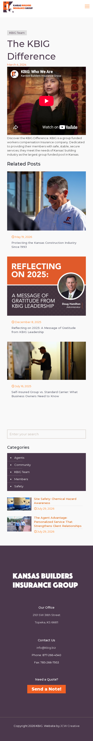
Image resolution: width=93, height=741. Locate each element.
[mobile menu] (87, 6)
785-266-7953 (49, 662)
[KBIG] (18, 6)
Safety (18, 486)
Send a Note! (46, 689)
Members (21, 479)
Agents (19, 457)
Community (22, 464)
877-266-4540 (51, 655)
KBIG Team (17, 32)
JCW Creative (70, 726)
